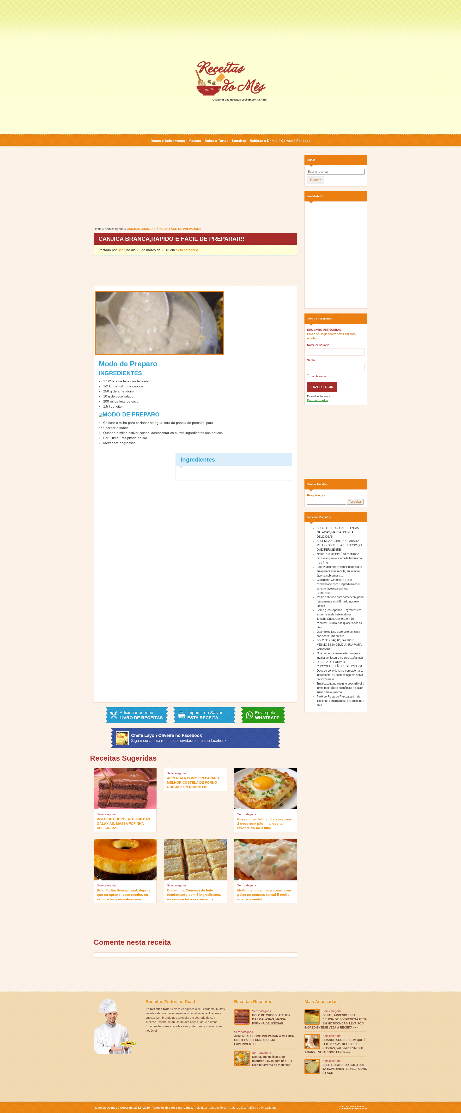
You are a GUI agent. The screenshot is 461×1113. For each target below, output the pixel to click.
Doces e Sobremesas (168, 141)
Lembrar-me (318, 376)
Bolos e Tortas (216, 141)
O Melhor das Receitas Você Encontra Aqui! (239, 99)
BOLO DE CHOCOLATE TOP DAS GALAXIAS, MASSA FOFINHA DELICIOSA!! (123, 823)
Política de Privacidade (262, 1107)
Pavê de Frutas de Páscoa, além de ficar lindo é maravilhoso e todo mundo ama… (340, 701)
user (121, 250)
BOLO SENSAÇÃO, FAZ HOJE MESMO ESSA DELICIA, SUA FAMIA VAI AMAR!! (339, 645)
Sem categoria (114, 229)
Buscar (315, 180)
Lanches (239, 141)
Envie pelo (267, 715)
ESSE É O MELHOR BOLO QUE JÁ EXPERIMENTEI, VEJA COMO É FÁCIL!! (344, 1069)
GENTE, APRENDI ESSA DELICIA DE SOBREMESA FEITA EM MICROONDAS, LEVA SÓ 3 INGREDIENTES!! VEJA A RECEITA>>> (335, 1021)
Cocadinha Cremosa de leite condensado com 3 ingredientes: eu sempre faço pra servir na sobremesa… (194, 894)
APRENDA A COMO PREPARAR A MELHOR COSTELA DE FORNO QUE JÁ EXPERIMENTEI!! (193, 782)
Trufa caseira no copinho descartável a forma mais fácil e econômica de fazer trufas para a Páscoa (340, 688)
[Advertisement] (230, 30)
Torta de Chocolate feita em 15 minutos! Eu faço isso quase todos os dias (339, 623)
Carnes (287, 141)
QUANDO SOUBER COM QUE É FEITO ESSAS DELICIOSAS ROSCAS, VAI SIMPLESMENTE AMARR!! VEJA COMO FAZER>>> (335, 1046)
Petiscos (303, 141)
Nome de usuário (318, 345)
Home (98, 229)
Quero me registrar (317, 400)
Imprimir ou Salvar (204, 715)
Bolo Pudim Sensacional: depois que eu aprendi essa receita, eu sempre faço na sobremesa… (123, 894)
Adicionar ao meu (141, 715)
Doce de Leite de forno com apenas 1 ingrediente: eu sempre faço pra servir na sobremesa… (340, 675)
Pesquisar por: (316, 495)
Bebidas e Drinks (264, 141)
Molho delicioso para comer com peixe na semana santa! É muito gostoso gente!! (264, 894)
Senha (311, 360)
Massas (194, 141)
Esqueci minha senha (318, 396)
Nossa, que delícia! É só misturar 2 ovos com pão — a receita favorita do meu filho (264, 823)
